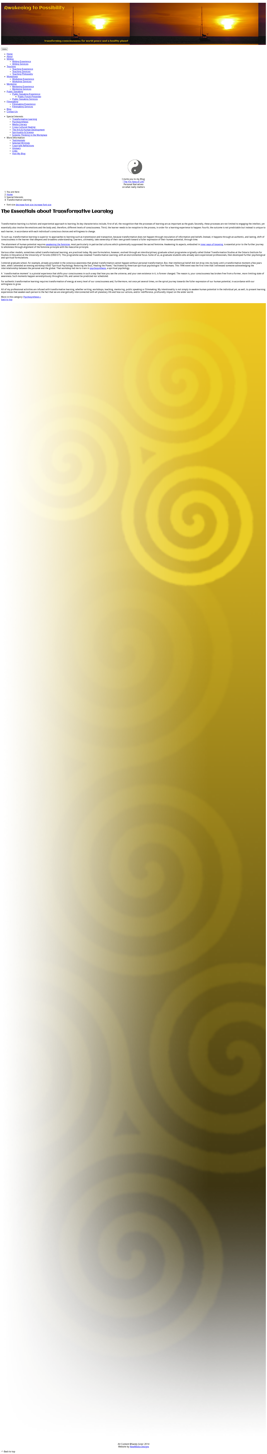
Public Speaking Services (25, 99)
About (10, 56)
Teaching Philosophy (22, 74)
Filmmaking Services (22, 106)
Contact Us (12, 111)
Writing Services (20, 64)
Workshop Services (21, 81)
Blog (9, 109)
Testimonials (18, 140)
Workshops (12, 76)
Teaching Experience (22, 69)
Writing (10, 59)
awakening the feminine (58, 244)
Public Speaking (15, 91)
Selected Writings (21, 143)
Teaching (11, 66)
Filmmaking (12, 101)
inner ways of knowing (212, 244)
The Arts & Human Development (28, 129)
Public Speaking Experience (26, 94)
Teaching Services (21, 71)
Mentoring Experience (23, 86)
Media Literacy (19, 124)
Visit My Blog (18, 153)
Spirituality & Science (23, 132)
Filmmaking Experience (24, 104)
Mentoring (12, 84)
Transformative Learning (24, 119)
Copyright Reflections (23, 145)
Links (14, 151)
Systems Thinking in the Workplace (29, 135)
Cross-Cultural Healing (23, 127)
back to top (6, 299)
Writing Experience (21, 61)
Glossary (16, 148)
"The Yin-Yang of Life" (133, 181)
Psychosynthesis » (32, 297)
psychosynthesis (98, 268)
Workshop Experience (23, 79)
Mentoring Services (21, 89)
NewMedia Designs (139, 1446)
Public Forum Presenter (29, 96)
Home (10, 54)
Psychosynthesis (20, 122)
